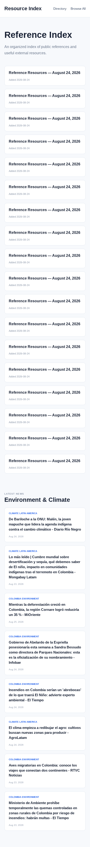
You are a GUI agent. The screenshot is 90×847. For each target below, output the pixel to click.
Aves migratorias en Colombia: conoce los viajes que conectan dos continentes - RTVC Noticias (44, 770)
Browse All (78, 8)
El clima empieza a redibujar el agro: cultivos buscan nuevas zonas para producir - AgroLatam (45, 733)
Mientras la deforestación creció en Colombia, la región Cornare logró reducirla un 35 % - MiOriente (44, 609)
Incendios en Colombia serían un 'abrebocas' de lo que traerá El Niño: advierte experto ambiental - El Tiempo (45, 695)
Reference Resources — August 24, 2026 (44, 73)
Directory (59, 8)
